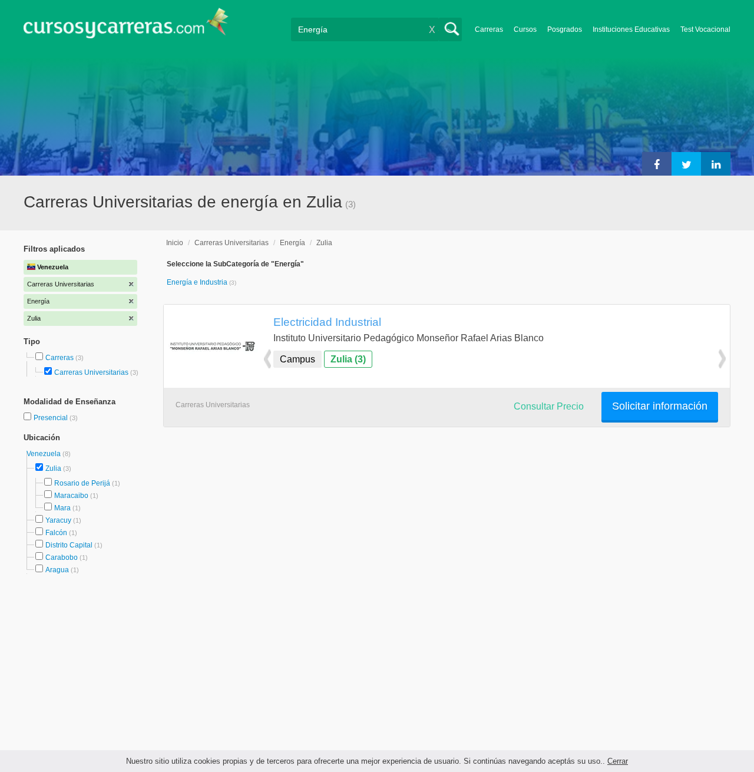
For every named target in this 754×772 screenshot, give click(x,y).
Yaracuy (58, 520)
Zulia (53, 468)
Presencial (52, 418)
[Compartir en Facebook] (657, 164)
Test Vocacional (705, 29)
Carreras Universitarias (91, 372)
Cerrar (617, 761)
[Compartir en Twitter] (686, 164)
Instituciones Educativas (631, 29)
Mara (62, 508)
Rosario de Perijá (82, 483)
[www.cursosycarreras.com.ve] (126, 27)
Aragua (57, 570)
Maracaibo (71, 495)
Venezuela (44, 454)
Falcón (56, 533)
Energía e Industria (198, 282)
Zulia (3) (348, 359)
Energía (292, 243)
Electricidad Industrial (327, 321)
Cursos (525, 29)
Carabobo (61, 557)
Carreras (489, 29)
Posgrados (564, 29)
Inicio (174, 243)
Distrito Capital (68, 545)
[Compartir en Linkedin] (715, 164)
